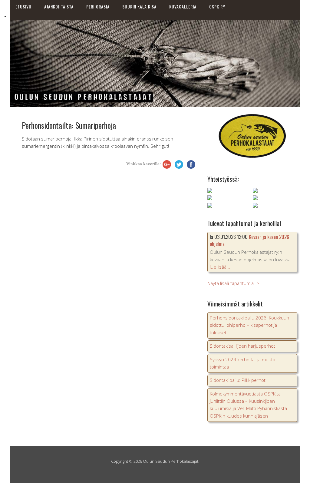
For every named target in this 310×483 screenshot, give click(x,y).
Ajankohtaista (59, 6)
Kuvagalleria (182, 6)
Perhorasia (98, 6)
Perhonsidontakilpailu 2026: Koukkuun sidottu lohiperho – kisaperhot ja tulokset (249, 325)
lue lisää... (220, 267)
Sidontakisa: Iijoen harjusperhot (242, 346)
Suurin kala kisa (139, 6)
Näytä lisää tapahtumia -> (233, 283)
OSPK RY (217, 6)
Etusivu (23, 6)
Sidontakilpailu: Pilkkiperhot (237, 380)
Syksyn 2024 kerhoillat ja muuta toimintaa (242, 363)
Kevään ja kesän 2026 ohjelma (249, 240)
